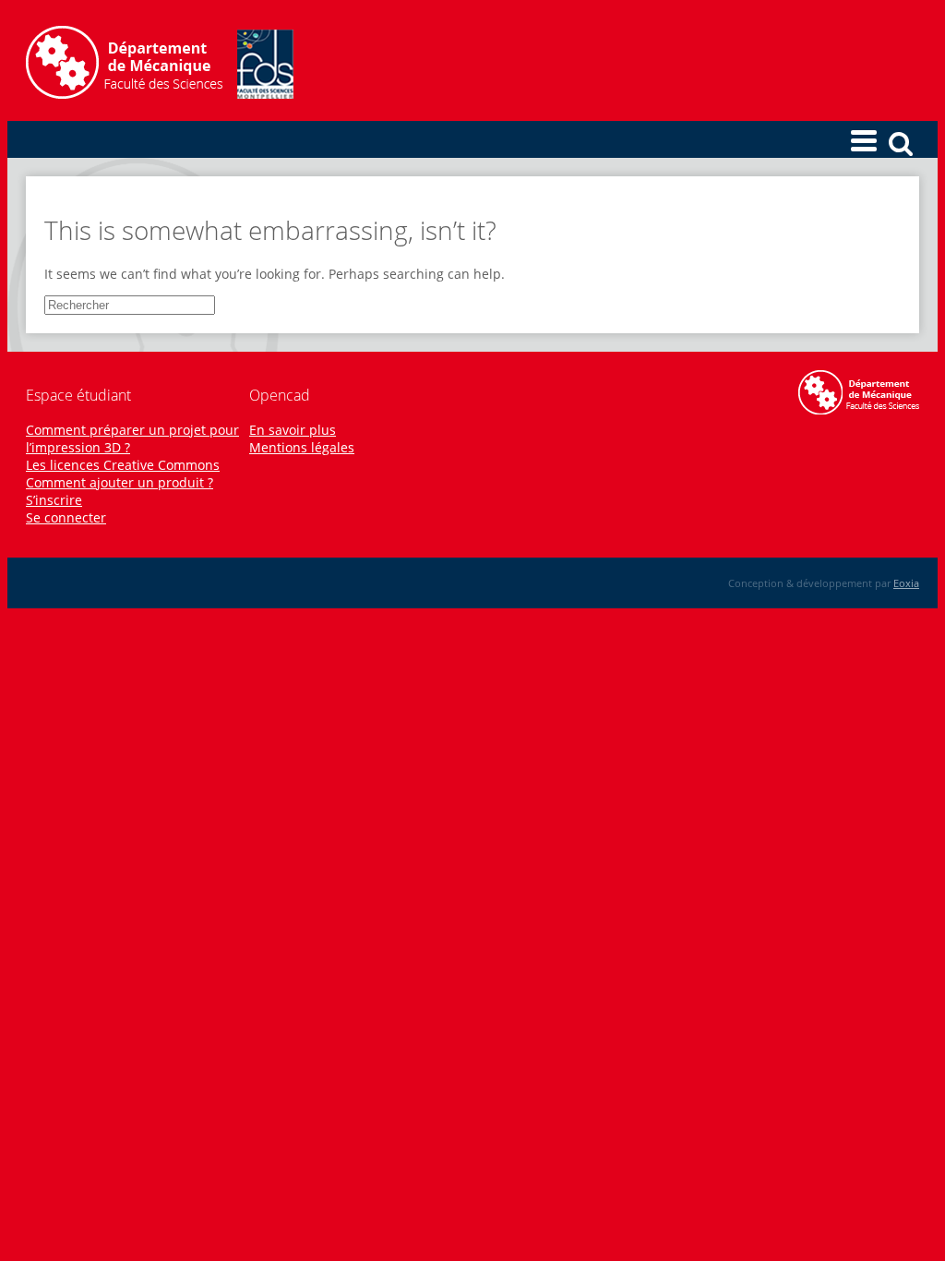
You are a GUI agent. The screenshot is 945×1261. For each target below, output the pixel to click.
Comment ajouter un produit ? (119, 482)
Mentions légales (301, 447)
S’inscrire (54, 500)
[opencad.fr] (159, 93)
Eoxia (906, 583)
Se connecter (66, 517)
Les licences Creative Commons (123, 465)
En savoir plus (292, 429)
